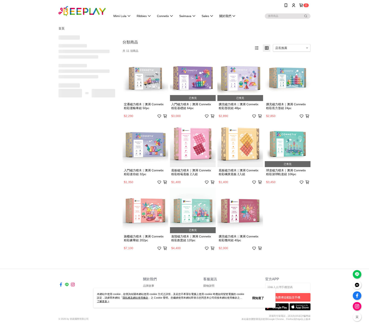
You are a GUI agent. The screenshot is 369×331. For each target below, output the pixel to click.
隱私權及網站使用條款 (135, 297)
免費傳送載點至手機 (287, 297)
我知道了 (258, 298)
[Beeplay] (82, 11)
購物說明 (208, 285)
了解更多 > (103, 301)
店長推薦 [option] (281, 48)
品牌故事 (148, 285)
